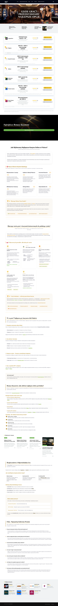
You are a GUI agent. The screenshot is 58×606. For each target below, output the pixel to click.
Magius (9, 48)
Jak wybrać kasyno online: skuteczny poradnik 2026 (50, 27)
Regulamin (52, 604)
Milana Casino (10, 289)
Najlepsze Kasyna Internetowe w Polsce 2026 (12, 27)
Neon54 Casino (11, 59)
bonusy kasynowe (41, 376)
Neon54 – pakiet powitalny (43, 266)
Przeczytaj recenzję (48, 39)
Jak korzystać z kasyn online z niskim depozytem (38, 27)
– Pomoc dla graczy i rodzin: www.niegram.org (20, 510)
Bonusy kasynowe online (23, 1)
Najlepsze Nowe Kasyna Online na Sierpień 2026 (24, 27)
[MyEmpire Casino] (6, 79)
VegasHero (10, 38)
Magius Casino (16, 289)
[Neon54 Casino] (6, 59)
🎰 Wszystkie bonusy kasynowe (43, 264)
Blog (29, 1)
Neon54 (24, 334)
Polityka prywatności (41, 1)
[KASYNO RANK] (6, 1)
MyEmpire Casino (10, 79)
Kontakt (35, 1)
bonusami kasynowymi (41, 302)
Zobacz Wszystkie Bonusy (29, 130)
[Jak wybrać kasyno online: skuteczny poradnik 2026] (44, 28)
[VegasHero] (6, 39)
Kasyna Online (44, 445)
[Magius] (6, 48)
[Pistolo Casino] (6, 89)
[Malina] (6, 69)
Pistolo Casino (11, 88)
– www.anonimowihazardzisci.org (17, 503)
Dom (17, 1)
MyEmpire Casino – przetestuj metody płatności (12, 265)
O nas (32, 1)
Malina (9, 69)
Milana (11, 368)
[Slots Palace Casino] (6, 101)
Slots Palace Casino (11, 101)
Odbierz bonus (48, 37)
